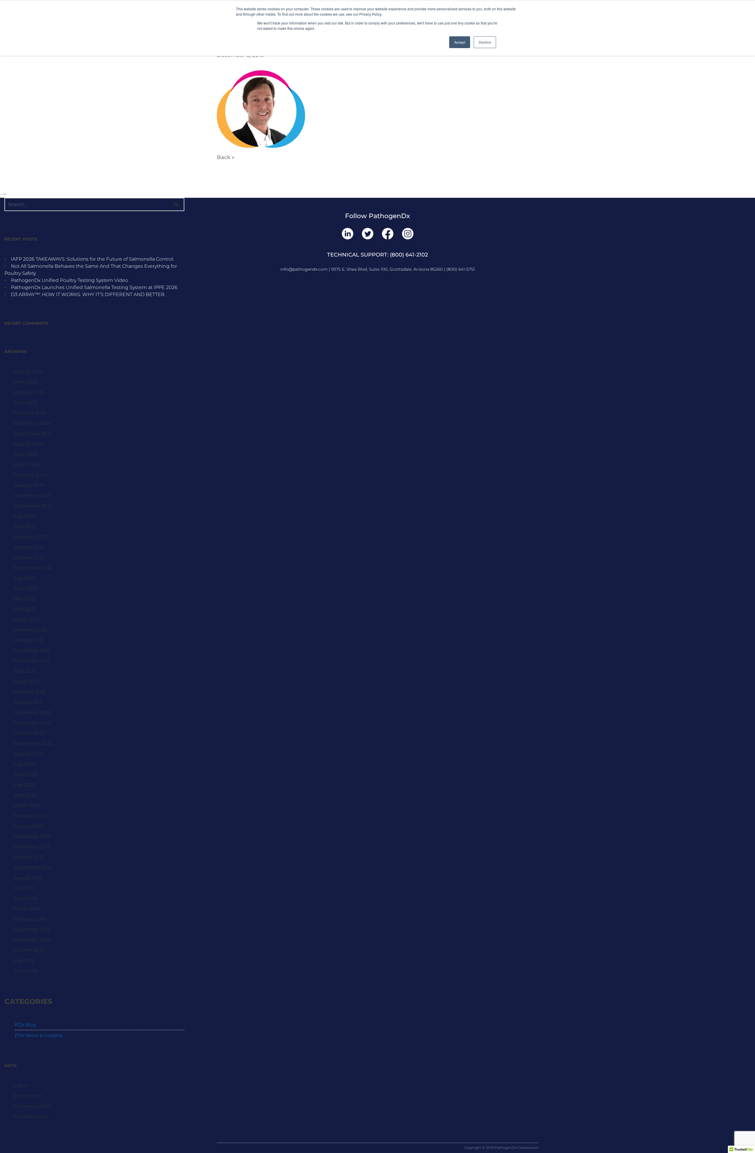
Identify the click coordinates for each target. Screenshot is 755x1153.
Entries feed (27, 1096)
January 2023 (28, 547)
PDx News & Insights (39, 1035)
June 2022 (25, 588)
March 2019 (26, 909)
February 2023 (30, 537)
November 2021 (31, 661)
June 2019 (25, 898)
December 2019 (31, 836)
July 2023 (24, 516)
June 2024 (25, 454)
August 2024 (28, 444)
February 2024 (30, 475)
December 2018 (31, 929)
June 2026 (25, 382)
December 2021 (31, 650)
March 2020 (27, 805)
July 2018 (23, 960)
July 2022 (24, 578)
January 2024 (28, 485)
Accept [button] (459, 42)
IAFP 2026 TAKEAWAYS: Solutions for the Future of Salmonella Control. (92, 259)
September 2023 (32, 506)
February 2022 (30, 630)
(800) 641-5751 (460, 269)
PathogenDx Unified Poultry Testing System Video (69, 280)
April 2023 (24, 526)
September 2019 (32, 867)
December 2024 (32, 423)
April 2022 (24, 609)
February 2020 (30, 816)
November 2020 (32, 723)
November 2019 (31, 847)
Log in (20, 1085)
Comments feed (32, 1106)
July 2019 (23, 888)
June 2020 (25, 774)
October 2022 (29, 557)
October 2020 (29, 733)
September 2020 (33, 743)
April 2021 (24, 671)
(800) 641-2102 (409, 254)
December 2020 (32, 712)
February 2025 (30, 413)
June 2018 (25, 971)
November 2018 (31, 940)
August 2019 (27, 878)
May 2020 (24, 785)
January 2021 (28, 702)
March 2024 (27, 464)
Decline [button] (485, 42)
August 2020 (28, 754)
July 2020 (24, 764)
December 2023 (32, 495)
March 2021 (26, 681)
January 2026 (28, 392)
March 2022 (26, 619)
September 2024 (33, 433)
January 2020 (29, 826)
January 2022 (28, 640)
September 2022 (32, 568)
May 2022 (24, 599)
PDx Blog (25, 1025)
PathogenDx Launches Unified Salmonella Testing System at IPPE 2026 (94, 287)
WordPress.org (30, 1116)
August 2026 (28, 371)
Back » (225, 157)
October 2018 (28, 950)
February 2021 (29, 692)
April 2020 (25, 795)
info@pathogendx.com (304, 269)
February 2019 (29, 919)
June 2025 (25, 402)
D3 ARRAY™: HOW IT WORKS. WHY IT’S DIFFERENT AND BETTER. (88, 294)
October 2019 (28, 857)
